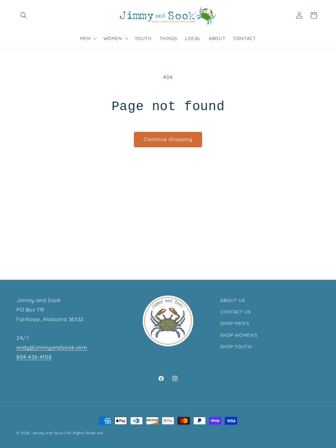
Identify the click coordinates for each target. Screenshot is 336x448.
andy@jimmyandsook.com (51, 347)
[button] (23, 15)
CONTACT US (235, 312)
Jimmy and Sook (48, 433)
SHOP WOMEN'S (238, 335)
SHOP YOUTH (235, 347)
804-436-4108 (34, 357)
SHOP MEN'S (234, 323)
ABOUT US (232, 300)
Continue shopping (168, 139)
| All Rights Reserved (84, 433)
